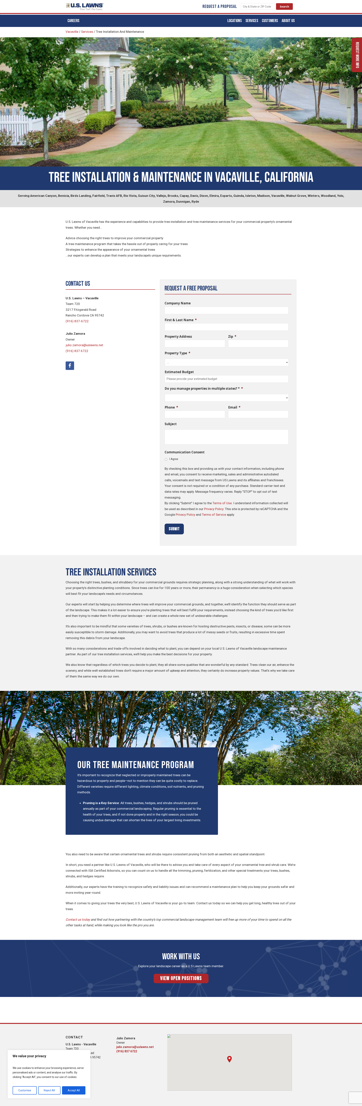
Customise (24, 1090)
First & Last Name (181, 320)
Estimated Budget (179, 372)
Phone (171, 407)
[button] (229, 1059)
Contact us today (78, 919)
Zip (232, 337)
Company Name (178, 303)
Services (87, 32)
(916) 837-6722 (77, 321)
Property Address (178, 337)
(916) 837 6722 (77, 351)
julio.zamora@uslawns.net (84, 345)
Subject (171, 424)
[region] (49, 1074)
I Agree (173, 459)
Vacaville (72, 32)
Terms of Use (222, 503)
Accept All (74, 1090)
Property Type (177, 353)
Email (234, 407)
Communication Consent (185, 452)
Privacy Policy (213, 509)
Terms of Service (214, 514)
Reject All (49, 1090)
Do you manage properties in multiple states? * (204, 388)
